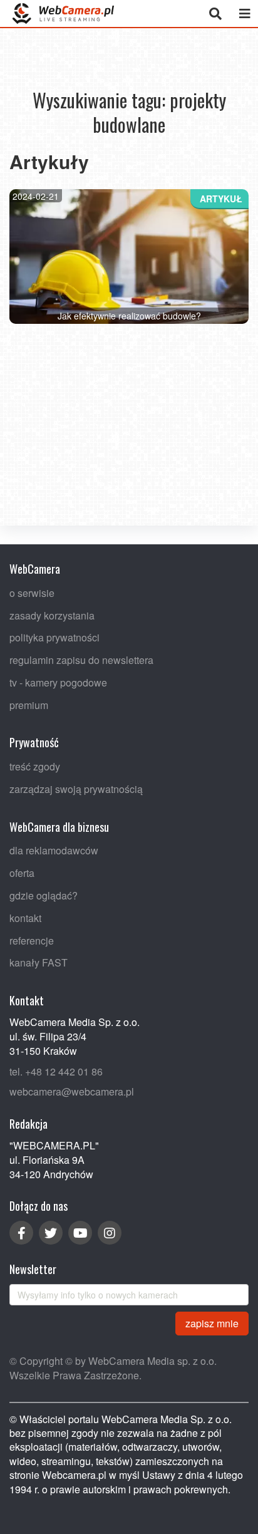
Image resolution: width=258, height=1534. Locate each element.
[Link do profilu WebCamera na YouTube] (80, 1233)
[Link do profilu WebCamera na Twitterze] (51, 1233)
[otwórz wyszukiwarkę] (215, 13)
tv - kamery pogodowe (58, 682)
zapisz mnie (212, 1322)
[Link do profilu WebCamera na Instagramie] (109, 1233)
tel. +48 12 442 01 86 (56, 1071)
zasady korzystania (52, 615)
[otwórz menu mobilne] (244, 13)
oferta (21, 873)
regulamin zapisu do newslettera (81, 660)
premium (28, 704)
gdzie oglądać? (43, 895)
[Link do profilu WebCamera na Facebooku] (21, 1233)
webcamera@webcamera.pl (71, 1091)
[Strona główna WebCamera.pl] (63, 13)
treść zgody (34, 766)
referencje (31, 940)
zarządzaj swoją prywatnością (76, 789)
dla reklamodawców (53, 850)
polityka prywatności (54, 637)
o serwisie (31, 592)
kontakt (25, 917)
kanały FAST (38, 962)
